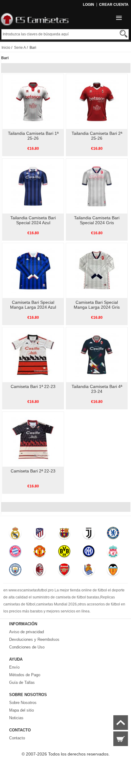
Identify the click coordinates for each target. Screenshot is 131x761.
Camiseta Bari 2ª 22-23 (33, 470)
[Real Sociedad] (88, 571)
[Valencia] (113, 571)
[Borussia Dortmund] (64, 552)
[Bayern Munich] (15, 552)
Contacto (17, 738)
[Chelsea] (113, 534)
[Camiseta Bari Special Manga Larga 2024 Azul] (33, 270)
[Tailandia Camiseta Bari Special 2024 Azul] (33, 185)
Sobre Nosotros (23, 702)
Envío (14, 667)
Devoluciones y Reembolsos (34, 639)
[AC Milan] (40, 571)
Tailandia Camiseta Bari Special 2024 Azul (33, 220)
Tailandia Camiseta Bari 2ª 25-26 (97, 136)
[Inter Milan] (88, 552)
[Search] (123, 34)
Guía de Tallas (22, 682)
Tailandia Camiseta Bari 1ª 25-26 (33, 136)
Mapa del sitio (21, 710)
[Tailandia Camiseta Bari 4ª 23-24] (97, 354)
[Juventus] (88, 534)
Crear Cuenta (114, 4)
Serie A (20, 47)
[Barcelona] (64, 534)
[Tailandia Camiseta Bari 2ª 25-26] (97, 101)
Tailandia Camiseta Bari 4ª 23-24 (97, 389)
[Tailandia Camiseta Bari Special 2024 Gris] (97, 185)
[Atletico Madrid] (40, 534)
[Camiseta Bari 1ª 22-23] (33, 354)
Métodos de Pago (24, 675)
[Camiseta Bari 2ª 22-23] (33, 438)
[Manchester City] (15, 571)
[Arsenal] (64, 571)
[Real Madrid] (15, 534)
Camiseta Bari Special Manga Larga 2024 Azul (33, 305)
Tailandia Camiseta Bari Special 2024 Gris (96, 220)
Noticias (16, 718)
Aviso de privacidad (26, 632)
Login (88, 4)
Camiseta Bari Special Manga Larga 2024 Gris (97, 305)
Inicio (6, 47)
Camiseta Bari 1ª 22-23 (33, 386)
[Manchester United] (40, 552)
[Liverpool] (113, 552)
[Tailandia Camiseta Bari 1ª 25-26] (33, 101)
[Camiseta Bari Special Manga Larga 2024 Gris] (97, 270)
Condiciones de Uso (26, 647)
